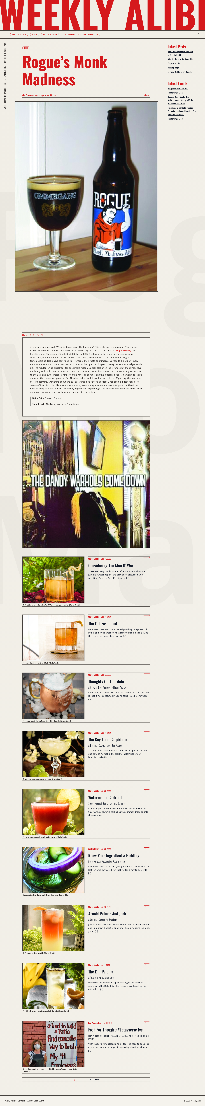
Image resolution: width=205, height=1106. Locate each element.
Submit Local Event (35, 1100)
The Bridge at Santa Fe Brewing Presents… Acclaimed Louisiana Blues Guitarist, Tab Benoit (182, 111)
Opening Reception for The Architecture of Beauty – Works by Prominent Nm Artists (181, 100)
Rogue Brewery (123, 350)
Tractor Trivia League (176, 92)
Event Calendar (70, 34)
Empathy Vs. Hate (174, 63)
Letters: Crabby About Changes (180, 71)
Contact (21, 1100)
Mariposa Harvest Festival (178, 88)
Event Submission (90, 34)
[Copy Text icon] (38, 335)
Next (97, 1079)
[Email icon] (41, 335)
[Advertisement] (86, 312)
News (14, 34)
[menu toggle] (5, 34)
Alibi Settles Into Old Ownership (180, 59)
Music (34, 34)
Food (54, 34)
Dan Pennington (94, 1023)
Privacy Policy (10, 1100)
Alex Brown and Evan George (33, 95)
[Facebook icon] (30, 335)
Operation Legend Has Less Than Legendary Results (180, 53)
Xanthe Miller (93, 848)
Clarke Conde (93, 558)
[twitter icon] (34, 335)
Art (45, 34)
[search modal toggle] (198, 34)
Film (24, 34)
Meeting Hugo (173, 67)
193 (90, 1079)
